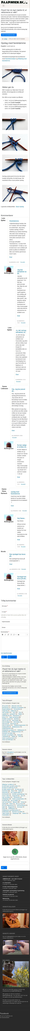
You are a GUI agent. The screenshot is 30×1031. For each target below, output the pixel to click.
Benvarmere (5, 707)
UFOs (19, 736)
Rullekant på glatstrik (8, 894)
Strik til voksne (6, 725)
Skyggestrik (11, 807)
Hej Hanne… (21, 518)
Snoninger (19, 807)
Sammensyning (21, 805)
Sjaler (3, 807)
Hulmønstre (17, 797)
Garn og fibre (5, 712)
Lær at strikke (14, 800)
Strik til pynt (13, 723)
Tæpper (13, 736)
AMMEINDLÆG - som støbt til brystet (12, 879)
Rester (4, 717)
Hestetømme (14, 221)
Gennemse (13, 657)
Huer (14, 712)
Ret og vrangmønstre (7, 805)
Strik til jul (4, 723)
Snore (3, 808)
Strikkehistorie (15, 727)
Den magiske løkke (15, 792)
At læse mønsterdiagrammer (10, 886)
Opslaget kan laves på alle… (22, 578)
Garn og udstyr (6, 797)
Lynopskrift (12, 714)
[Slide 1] (10, 768)
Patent (11, 803)
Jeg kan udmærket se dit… (21, 271)
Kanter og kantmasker (18, 799)
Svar (10, 257)
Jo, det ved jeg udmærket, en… (21, 331)
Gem (5, 657)
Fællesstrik (13, 710)
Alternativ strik (15, 706)
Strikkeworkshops (16, 731)
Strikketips (5, 731)
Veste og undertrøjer (7, 739)
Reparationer (16, 715)
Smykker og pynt (6, 718)
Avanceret (5, 791)
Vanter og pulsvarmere (8, 738)
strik (5, 39)
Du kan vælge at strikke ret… (22, 446)
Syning (19, 735)
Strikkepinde (11, 808)
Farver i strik (5, 795)
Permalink (22, 262)
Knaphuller (5, 800)
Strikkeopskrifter (6, 728)
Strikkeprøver (20, 730)
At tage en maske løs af (8, 787)
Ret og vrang (19, 803)
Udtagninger (15, 813)
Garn (22, 795)
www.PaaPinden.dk (17, 991)
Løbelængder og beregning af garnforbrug (13, 890)
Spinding (16, 718)
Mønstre (15, 802)
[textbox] (15, 643)
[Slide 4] (19, 768)
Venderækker (5, 815)
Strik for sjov (5, 720)
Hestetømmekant (10, 58)
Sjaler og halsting (13, 717)
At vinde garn (18, 789)
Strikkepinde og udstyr (8, 730)
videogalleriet (10, 752)
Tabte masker (5, 813)
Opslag (22, 206)
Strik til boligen (6, 722)
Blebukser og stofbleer (17, 707)
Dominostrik (17, 709)
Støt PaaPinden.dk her (8, 34)
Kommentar (4, 632)
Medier (20, 714)
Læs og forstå (6, 802)
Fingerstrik (5, 710)
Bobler (20, 791)
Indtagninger (5, 799)
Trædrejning (5, 736)
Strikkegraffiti (5, 727)
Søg (5, 867)
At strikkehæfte (7, 882)
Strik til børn (16, 722)
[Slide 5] (21, 843)
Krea (20, 712)
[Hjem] (14, 2)
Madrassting (6, 898)
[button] (3, 763)
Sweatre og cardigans (8, 735)
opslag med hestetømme (15, 493)
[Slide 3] (16, 768)
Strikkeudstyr (5, 811)
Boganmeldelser (6, 709)
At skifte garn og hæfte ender (10, 786)
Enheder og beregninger (18, 794)
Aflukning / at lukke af (8, 784)
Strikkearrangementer (19, 725)
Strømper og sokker (7, 733)
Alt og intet (5, 706)
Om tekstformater (6, 653)
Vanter (24, 813)
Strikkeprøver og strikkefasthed (10, 810)
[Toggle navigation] (3, 5)
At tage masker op (7, 789)
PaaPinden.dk (5, 715)
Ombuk (22, 802)
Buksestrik (5, 792)
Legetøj (4, 714)
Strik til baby (15, 720)
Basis (17, 206)
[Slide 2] (13, 768)
